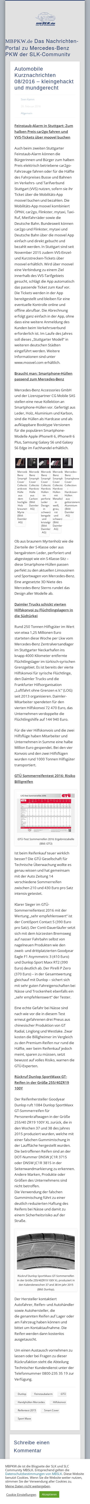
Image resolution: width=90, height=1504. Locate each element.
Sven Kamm (28, 99)
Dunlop (22, 1394)
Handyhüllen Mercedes (31, 1402)
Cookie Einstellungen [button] (21, 1494)
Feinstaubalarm (43, 1394)
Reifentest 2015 (27, 1410)
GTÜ (63, 1394)
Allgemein (26, 113)
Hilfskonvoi (59, 1402)
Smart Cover (51, 1410)
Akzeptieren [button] (49, 1494)
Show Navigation (69, 37)
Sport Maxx (24, 1418)
